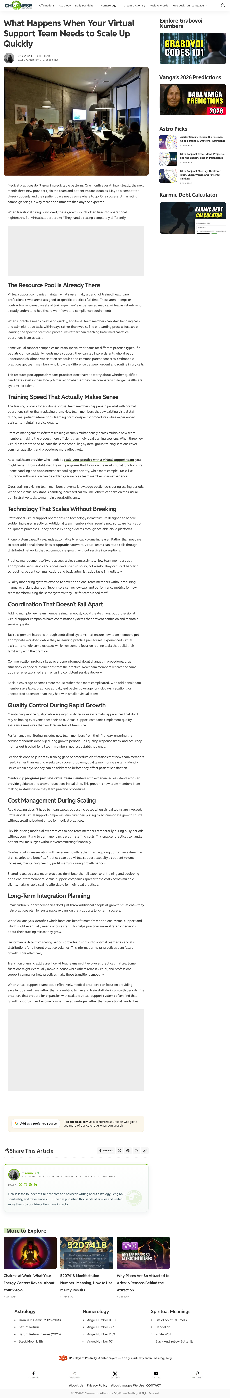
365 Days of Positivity (83, 1358)
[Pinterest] (30, 1185)
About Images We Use (127, 1385)
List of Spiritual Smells (171, 1320)
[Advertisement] (76, 251)
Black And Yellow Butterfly (174, 1341)
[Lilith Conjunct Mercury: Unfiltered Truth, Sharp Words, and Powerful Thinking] (168, 176)
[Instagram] (25, 1185)
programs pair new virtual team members (55, 778)
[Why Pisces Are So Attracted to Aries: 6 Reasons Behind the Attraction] (143, 1253)
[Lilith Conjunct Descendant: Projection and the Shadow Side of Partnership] (168, 159)
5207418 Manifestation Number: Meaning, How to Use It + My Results (86, 1282)
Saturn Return (29, 1327)
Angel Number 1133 (101, 1334)
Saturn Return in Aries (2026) (40, 1334)
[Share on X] (119, 1150)
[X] (20, 1185)
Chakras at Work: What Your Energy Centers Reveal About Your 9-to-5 (29, 1282)
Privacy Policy (97, 1385)
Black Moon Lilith (31, 1341)
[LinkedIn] (35, 1185)
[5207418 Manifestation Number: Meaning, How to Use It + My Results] (86, 1253)
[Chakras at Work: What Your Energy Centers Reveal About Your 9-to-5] (30, 1253)
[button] (223, 5)
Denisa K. (27, 56)
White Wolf (163, 1334)
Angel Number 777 (100, 1327)
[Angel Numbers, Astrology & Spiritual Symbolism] (18, 5)
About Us (76, 1385)
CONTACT (153, 1385)
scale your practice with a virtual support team (99, 460)
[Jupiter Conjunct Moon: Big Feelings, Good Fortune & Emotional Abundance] (168, 142)
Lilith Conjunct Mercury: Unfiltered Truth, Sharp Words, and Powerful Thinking (200, 174)
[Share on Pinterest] (128, 1150)
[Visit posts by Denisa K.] (9, 58)
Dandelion (162, 1327)
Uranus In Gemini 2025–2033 (40, 1320)
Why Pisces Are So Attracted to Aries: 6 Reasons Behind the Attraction (143, 1282)
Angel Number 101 (100, 1341)
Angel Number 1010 (101, 1320)
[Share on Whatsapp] (136, 1150)
